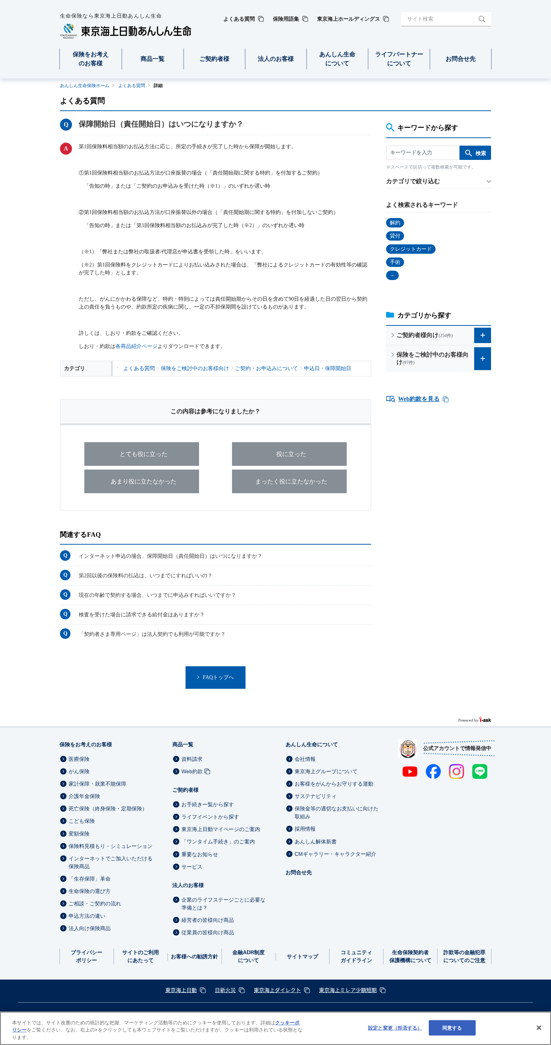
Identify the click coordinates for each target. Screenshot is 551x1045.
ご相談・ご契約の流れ (95, 903)
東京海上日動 (181, 990)
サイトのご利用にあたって (140, 956)
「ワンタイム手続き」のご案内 (218, 842)
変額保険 (79, 834)
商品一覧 (182, 744)
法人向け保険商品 (90, 928)
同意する (452, 1027)
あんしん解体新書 (316, 842)
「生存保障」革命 (90, 879)
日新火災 (225, 990)
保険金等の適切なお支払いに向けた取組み (337, 812)
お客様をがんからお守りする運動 (334, 784)
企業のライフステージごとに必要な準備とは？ (223, 904)
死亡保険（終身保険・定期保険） (108, 809)
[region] (275, 1028)
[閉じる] (539, 1027)
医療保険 (79, 759)
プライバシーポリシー (86, 956)
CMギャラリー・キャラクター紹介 (335, 854)
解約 (395, 223)
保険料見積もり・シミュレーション (111, 846)
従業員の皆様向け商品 (207, 932)
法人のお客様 (188, 885)
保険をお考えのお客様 (86, 744)
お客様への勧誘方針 (194, 956)
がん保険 (79, 771)
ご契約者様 (185, 790)
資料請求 (191, 759)
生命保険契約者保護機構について (410, 956)
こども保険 (82, 821)
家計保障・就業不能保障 (97, 784)
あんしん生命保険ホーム (84, 85)
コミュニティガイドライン (356, 956)
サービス (191, 867)
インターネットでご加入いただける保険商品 (111, 862)
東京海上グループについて (326, 771)
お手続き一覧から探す (207, 804)
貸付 (395, 236)
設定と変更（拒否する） (395, 1027)
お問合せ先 (299, 872)
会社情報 (305, 759)
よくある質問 (131, 85)
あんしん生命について (312, 744)
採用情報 (305, 829)
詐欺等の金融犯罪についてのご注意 (464, 956)
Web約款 (192, 771)
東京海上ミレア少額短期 (348, 990)
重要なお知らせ (199, 854)
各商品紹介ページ (136, 346)
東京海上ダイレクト (277, 990)
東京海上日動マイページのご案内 (220, 829)
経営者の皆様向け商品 (207, 920)
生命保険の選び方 (90, 891)
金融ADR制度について (248, 956)
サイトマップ (302, 956)
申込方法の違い (87, 916)
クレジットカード (411, 249)
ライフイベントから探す (210, 817)
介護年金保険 (84, 796)
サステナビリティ (316, 796)
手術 (395, 262)
